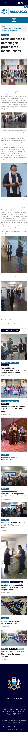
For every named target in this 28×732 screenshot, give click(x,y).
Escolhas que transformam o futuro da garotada (13, 622)
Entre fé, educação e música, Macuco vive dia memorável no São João (14, 654)
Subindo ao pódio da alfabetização (9, 458)
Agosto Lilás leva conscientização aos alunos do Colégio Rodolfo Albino (13, 370)
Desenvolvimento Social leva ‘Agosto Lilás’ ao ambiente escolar (13, 408)
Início (3, 26)
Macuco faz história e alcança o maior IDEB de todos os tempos (13, 525)
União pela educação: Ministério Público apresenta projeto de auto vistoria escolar (14, 493)
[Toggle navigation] (14, 20)
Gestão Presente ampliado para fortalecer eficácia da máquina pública (12, 587)
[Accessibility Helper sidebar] (26, 6)
